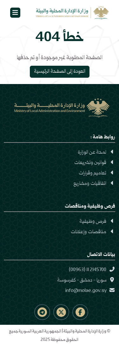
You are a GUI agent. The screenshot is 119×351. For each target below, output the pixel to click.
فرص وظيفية (92, 221)
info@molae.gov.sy (86, 290)
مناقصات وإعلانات (88, 232)
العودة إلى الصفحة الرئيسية (59, 71)
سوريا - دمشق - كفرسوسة (82, 280)
